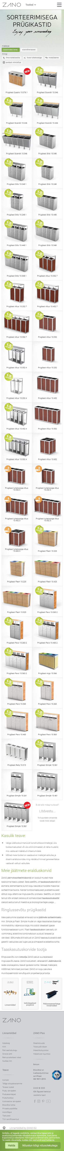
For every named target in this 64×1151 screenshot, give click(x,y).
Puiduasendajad (9, 1094)
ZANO (11, 5)
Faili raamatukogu (9, 1050)
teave (5, 1070)
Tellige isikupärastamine (12, 1084)
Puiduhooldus (7, 1098)
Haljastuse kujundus (41, 1054)
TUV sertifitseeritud (10, 1119)
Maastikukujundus (40, 1050)
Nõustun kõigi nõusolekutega (40, 1145)
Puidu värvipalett (9, 1091)
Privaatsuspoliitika (9, 1109)
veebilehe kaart (39, 1095)
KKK (4, 1047)
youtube (48, 1101)
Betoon (36, 1064)
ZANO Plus (39, 1033)
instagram (38, 1101)
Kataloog (6, 1043)
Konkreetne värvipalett (11, 1101)
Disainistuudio (39, 1043)
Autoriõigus (7, 1112)
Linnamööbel (9, 1033)
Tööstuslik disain (40, 1047)
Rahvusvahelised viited (11, 1057)
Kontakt (5, 1080)
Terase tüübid (8, 1087)
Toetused (6, 1116)
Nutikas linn (7, 1061)
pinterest (43, 1101)
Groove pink (7, 1054)
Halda (11, 1145)
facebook (34, 1101)
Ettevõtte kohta (8, 1105)
